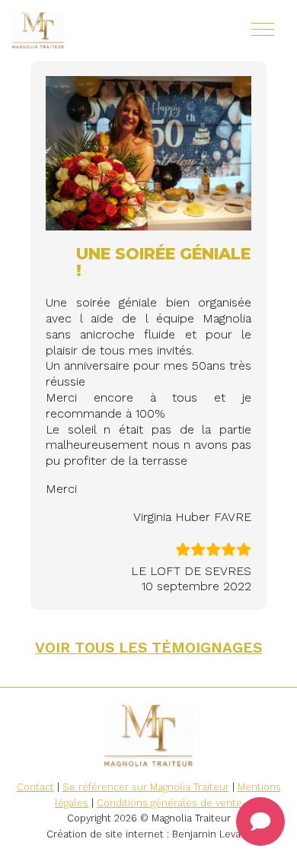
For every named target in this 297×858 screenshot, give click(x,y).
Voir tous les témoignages (148, 647)
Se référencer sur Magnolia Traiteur (145, 787)
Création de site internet (105, 834)
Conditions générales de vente (169, 803)
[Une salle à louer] (83, 30)
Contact (35, 787)
